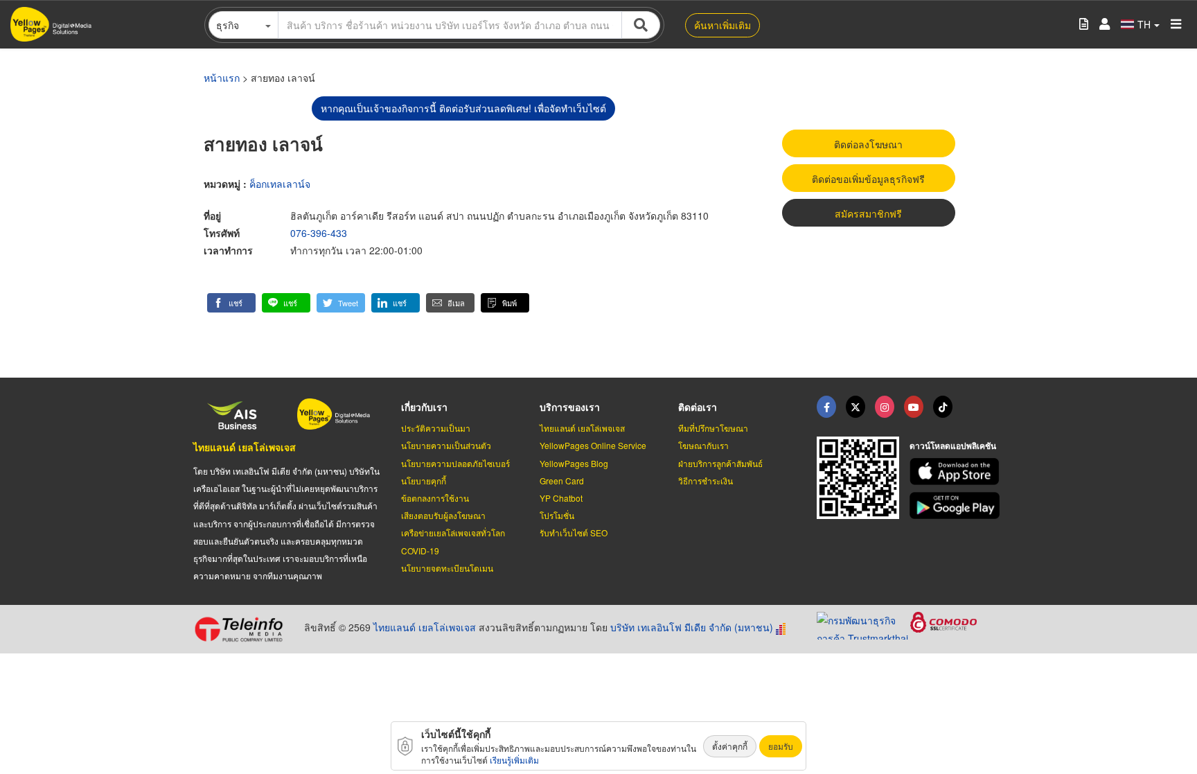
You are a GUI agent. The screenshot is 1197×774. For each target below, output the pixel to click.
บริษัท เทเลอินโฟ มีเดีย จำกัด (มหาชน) (691, 627)
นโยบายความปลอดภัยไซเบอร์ (455, 463)
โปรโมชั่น (557, 515)
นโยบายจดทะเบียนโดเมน (447, 568)
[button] (231, 303)
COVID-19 (420, 550)
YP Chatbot (561, 498)
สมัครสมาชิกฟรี (868, 213)
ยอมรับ (780, 746)
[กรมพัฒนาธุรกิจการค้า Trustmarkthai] (863, 624)
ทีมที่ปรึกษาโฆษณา (713, 428)
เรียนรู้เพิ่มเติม (514, 760)
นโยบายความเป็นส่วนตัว (446, 445)
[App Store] (957, 471)
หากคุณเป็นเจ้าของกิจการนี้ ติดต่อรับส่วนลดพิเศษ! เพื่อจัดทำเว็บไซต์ (463, 108)
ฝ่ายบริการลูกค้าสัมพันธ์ (720, 463)
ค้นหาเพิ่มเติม (722, 25)
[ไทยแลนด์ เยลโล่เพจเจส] (855, 407)
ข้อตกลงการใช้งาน (435, 498)
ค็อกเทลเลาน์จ (279, 184)
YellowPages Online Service (593, 445)
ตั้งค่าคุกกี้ (729, 746)
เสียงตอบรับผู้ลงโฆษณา (443, 515)
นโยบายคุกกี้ (423, 480)
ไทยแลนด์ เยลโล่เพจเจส (244, 447)
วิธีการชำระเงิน (705, 480)
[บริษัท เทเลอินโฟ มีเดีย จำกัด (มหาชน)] (243, 629)
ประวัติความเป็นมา (435, 428)
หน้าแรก (222, 78)
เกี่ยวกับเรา (424, 407)
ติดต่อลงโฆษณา (868, 144)
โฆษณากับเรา (703, 445)
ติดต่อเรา (697, 407)
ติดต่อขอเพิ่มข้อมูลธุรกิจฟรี (868, 179)
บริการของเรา (570, 407)
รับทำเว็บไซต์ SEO (574, 532)
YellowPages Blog (574, 463)
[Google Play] (957, 505)
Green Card (562, 480)
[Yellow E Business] (826, 407)
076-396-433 (318, 233)
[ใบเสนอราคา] (1083, 24)
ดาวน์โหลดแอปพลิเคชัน (953, 445)
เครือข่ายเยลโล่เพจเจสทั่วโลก (453, 532)
